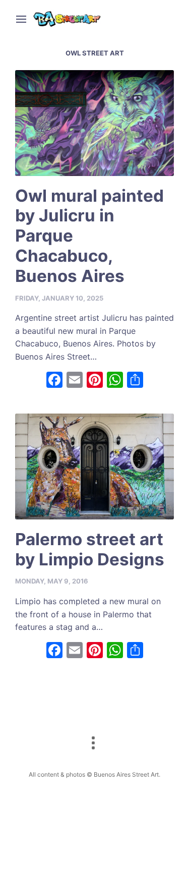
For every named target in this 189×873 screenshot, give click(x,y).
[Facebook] (54, 381)
